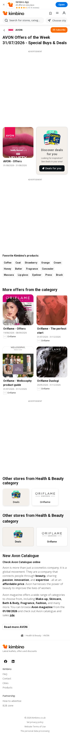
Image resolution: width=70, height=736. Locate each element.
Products (7, 687)
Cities (5, 683)
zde (12, 615)
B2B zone (8, 705)
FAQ (5, 674)
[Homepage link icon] (22, 635)
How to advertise (12, 701)
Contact (7, 678)
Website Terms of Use (35, 726)
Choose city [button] (59, 20)
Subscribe (60, 29)
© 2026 (35, 717)
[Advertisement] (35, 88)
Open (61, 4)
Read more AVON (16, 627)
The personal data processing (35, 731)
